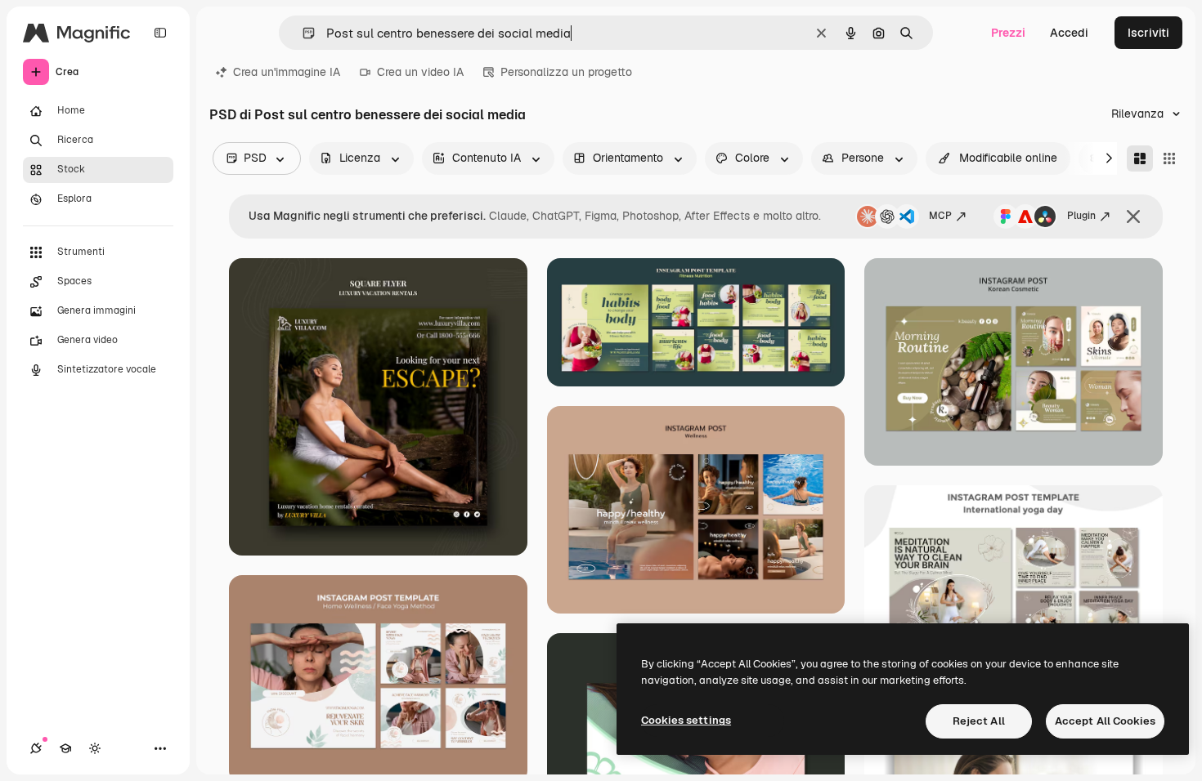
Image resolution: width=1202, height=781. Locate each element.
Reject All (979, 721)
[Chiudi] (1133, 216)
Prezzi (1008, 32)
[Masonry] (1140, 158)
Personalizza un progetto (566, 72)
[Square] (1169, 158)
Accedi (1069, 32)
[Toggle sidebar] (160, 33)
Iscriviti (1148, 32)
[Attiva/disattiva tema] (95, 748)
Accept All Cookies (1105, 721)
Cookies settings (686, 720)
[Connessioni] (36, 748)
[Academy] (65, 748)
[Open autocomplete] (302, 33)
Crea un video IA (420, 72)
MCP (940, 215)
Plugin (1081, 215)
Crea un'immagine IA (286, 72)
